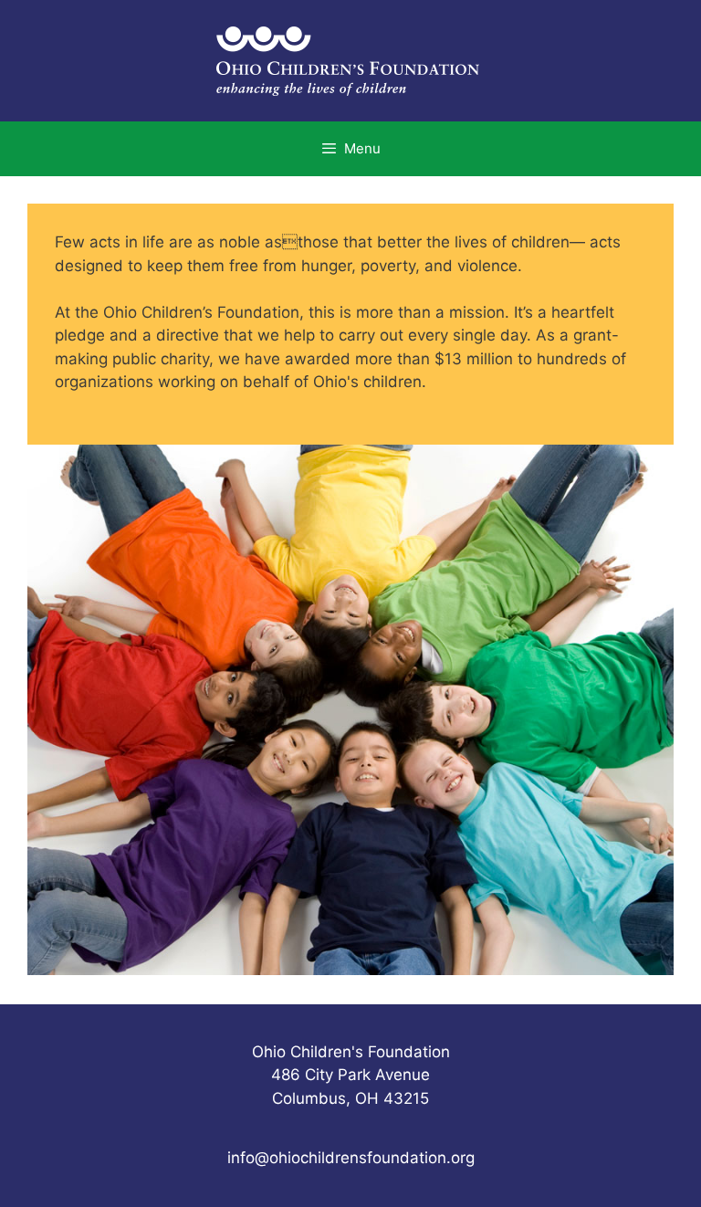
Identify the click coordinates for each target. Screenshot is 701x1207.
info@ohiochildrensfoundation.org (351, 1158)
